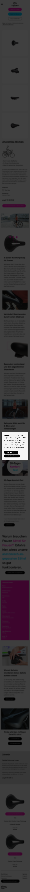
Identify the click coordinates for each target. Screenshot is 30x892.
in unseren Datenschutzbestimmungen (14, 447)
